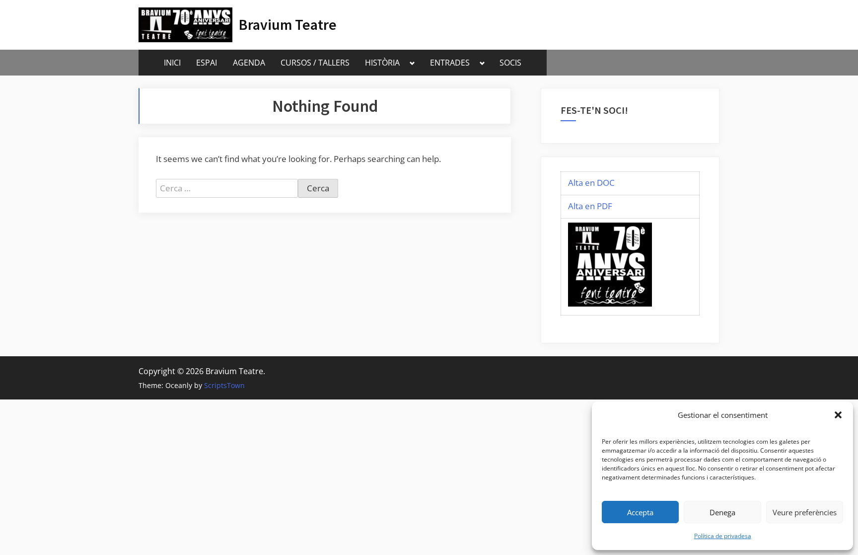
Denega (722, 512)
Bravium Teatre (288, 24)
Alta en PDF (590, 206)
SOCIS (510, 62)
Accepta (640, 512)
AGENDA (249, 62)
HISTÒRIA (382, 62)
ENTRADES (450, 62)
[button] (838, 415)
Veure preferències (805, 512)
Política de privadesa (722, 536)
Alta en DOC (591, 182)
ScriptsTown (224, 385)
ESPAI (206, 62)
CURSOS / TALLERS (315, 62)
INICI (172, 62)
